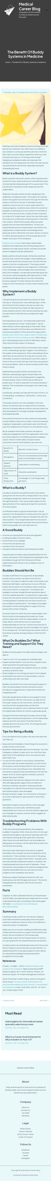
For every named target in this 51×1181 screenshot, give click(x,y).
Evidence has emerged (12, 243)
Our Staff (25, 1113)
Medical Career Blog (29, 6)
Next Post (45, 1000)
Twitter (25, 1155)
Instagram (25, 1158)
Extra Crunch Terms (25, 1134)
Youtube (25, 1152)
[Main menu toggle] (46, 10)
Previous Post (7, 1000)
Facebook (26, 1150)
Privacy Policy (25, 1128)
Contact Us (25, 1110)
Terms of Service (25, 1131)
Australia (7, 92)
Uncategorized (22, 92)
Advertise (25, 1115)
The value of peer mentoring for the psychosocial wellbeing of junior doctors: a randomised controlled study (25, 984)
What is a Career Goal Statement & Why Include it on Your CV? (23, 1038)
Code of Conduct (26, 1137)
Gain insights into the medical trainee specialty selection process (24, 1023)
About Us (25, 1107)
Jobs (14, 92)
